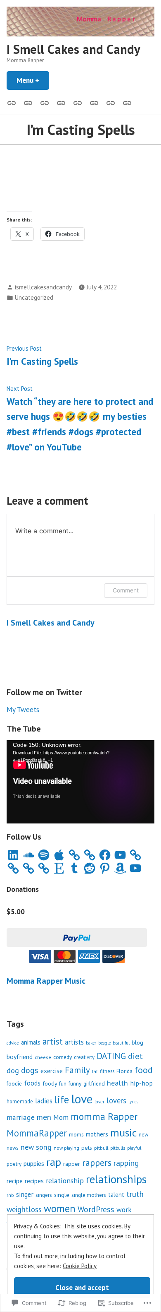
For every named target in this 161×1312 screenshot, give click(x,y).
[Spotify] (43, 855)
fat (95, 1071)
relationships (116, 1179)
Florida (124, 1071)
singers (44, 1195)
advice (13, 1043)
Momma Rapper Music (46, 980)
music (123, 1132)
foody (50, 1083)
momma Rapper (104, 1116)
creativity (84, 1057)
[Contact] (44, 102)
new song (36, 1147)
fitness (107, 1071)
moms (76, 1134)
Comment (126, 590)
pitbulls (117, 1148)
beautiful (121, 1043)
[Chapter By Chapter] (61, 102)
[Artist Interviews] (110, 102)
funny (75, 1083)
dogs (29, 1070)
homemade (20, 1101)
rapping (126, 1163)
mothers (97, 1134)
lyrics (133, 1102)
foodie (14, 1083)
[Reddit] (89, 868)
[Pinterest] (104, 868)
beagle (104, 1043)
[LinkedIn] (13, 855)
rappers (96, 1162)
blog (137, 1042)
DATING (111, 1056)
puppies (34, 1163)
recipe (15, 1181)
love (81, 1099)
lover (99, 1102)
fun (62, 1083)
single (61, 1195)
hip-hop (141, 1083)
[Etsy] (59, 868)
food (144, 1070)
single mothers (88, 1195)
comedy (62, 1057)
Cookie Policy (80, 1266)
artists (74, 1042)
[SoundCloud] (28, 855)
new (143, 1134)
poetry (14, 1164)
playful (134, 1148)
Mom (61, 1117)
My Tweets (23, 709)
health (117, 1083)
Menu (33, 80)
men (44, 1117)
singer (24, 1194)
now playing (66, 1148)
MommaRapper (37, 1133)
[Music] (28, 102)
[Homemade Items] (125, 102)
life (61, 1099)
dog (13, 1070)
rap (53, 1162)
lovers (116, 1100)
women (60, 1208)
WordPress (96, 1209)
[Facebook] (104, 855)
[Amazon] (120, 868)
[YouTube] (120, 855)
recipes (34, 1181)
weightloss (24, 1209)
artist (53, 1041)
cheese (43, 1057)
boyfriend (20, 1056)
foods (32, 1083)
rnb (10, 1195)
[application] (80, 781)
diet (135, 1056)
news (13, 1147)
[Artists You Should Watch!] (94, 102)
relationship (65, 1180)
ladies (43, 1100)
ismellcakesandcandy (43, 287)
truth (135, 1194)
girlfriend (94, 1083)
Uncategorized (34, 297)
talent (116, 1195)
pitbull (101, 1147)
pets (86, 1147)
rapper (71, 1164)
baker (91, 1043)
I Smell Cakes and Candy (73, 49)
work (124, 1209)
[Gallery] (13, 102)
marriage (21, 1117)
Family (77, 1070)
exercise (51, 1070)
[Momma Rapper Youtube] (77, 102)
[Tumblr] (74, 868)
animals (30, 1042)
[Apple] (59, 855)
